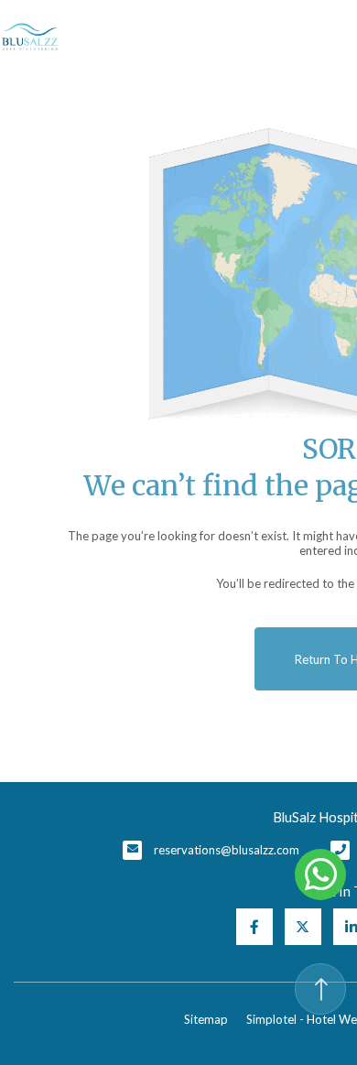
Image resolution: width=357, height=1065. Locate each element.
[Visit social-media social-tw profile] (303, 926)
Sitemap (206, 1019)
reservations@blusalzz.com (226, 849)
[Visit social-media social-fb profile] (254, 926)
